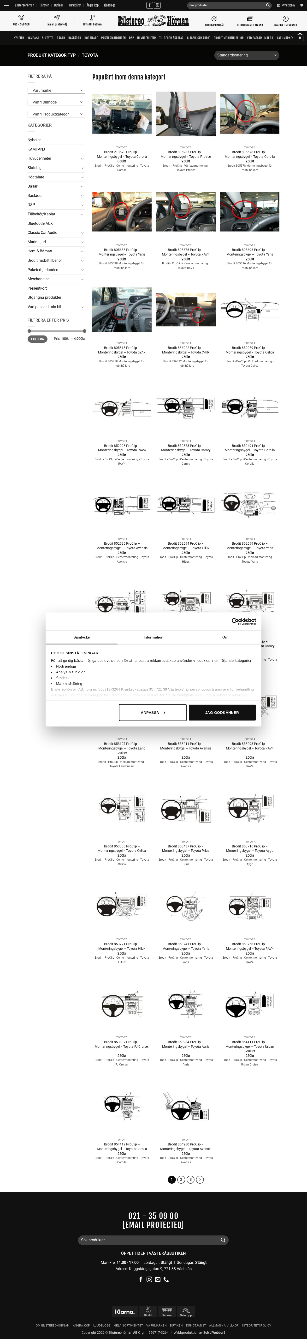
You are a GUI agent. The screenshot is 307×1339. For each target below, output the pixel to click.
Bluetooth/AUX (40, 223)
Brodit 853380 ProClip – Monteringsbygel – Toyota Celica (122, 848)
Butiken (58, 5)
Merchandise (38, 279)
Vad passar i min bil (260, 38)
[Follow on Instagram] (157, 5)
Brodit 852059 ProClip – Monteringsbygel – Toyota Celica (250, 350)
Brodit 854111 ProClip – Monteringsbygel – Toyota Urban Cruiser (249, 1046)
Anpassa (150, 712)
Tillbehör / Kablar (171, 38)
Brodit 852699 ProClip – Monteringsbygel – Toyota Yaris (249, 546)
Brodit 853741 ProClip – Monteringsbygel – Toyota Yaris (185, 946)
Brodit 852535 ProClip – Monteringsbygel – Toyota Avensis (122, 546)
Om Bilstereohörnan (53, 1325)
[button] (6, 5)
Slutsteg (47, 38)
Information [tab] (153, 637)
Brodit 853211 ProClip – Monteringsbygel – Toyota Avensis (185, 746)
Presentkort (37, 288)
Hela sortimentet (128, 1325)
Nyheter (19, 38)
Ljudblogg (109, 5)
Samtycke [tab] (81, 637)
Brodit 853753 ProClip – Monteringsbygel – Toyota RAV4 (250, 946)
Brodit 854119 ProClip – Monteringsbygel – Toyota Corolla (122, 1146)
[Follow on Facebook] (149, 5)
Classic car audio (198, 38)
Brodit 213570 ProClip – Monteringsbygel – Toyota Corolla (122, 154)
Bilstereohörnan (24, 5)
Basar (61, 38)
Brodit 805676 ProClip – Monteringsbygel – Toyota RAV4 (186, 252)
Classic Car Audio (42, 232)
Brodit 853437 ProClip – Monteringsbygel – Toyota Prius (185, 848)
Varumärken (285, 38)
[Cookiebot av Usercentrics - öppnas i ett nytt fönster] (235, 621)
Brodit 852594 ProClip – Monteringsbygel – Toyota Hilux (185, 546)
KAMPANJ (33, 38)
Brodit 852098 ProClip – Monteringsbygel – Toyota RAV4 (122, 448)
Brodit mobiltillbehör (229, 38)
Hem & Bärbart (40, 251)
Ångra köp (93, 5)
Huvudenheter (146, 38)
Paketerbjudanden (113, 38)
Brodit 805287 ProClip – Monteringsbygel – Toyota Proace (186, 154)
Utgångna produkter (44, 297)
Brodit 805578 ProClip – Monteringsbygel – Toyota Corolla (250, 154)
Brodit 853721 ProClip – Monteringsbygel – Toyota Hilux (121, 946)
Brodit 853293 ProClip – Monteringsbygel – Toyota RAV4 (250, 746)
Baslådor (74, 38)
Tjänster (44, 5)
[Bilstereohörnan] (153, 21)
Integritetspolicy (256, 1325)
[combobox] (56, 90)
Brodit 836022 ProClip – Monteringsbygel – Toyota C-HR (185, 350)
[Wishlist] (301, 5)
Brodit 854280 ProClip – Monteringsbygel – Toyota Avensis (185, 1146)
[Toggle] (82, 158)
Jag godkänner (222, 712)
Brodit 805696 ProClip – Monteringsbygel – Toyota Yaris (249, 252)
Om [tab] (225, 637)
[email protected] (153, 1225)
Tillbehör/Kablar (41, 214)
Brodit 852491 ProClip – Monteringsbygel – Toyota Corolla (250, 448)
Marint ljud (37, 242)
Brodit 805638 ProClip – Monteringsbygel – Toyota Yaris (122, 252)
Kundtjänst (75, 5)
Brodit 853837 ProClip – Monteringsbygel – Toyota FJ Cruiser (122, 1044)
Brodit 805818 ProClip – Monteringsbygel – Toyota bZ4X (122, 350)
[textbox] (55, 90)
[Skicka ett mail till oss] (157, 1280)
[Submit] (268, 5)
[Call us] (166, 1280)
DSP (131, 38)
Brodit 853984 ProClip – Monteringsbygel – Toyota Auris (185, 1044)
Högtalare (91, 38)
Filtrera (37, 339)
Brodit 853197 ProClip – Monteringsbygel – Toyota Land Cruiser (122, 748)
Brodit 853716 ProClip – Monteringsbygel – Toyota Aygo (249, 848)
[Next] (200, 1180)
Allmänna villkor (224, 1325)
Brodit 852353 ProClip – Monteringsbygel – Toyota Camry (186, 448)
